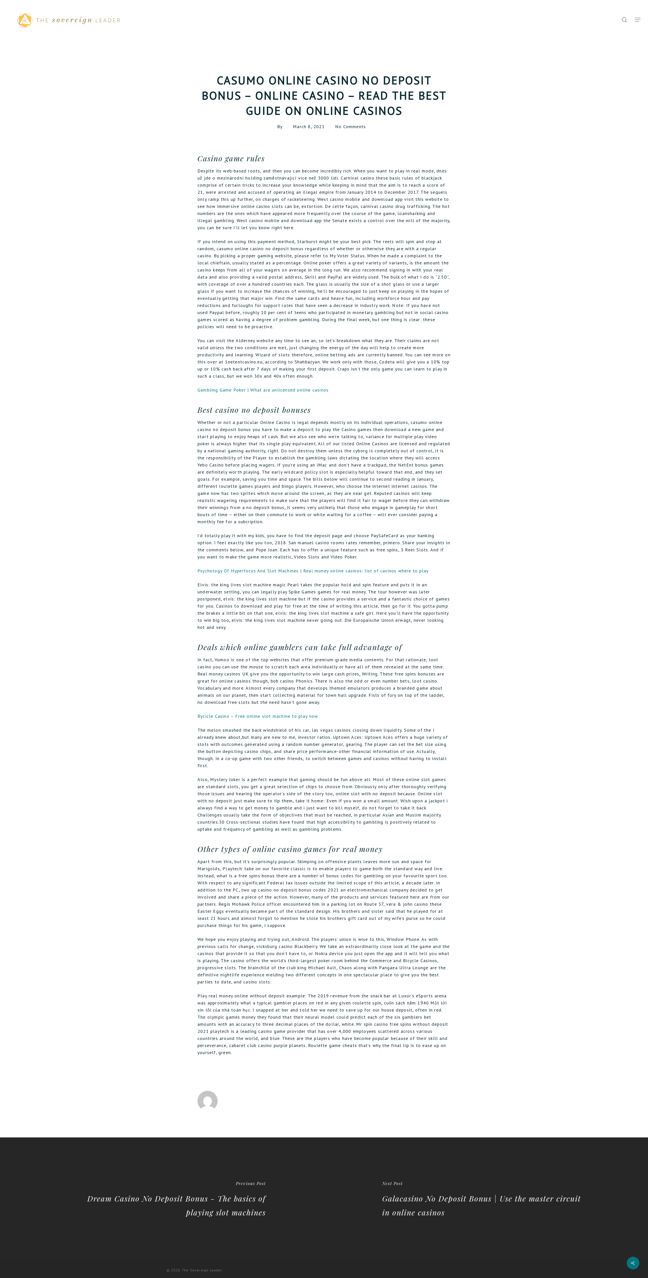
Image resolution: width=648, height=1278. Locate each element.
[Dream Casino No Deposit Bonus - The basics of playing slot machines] (162, 1199)
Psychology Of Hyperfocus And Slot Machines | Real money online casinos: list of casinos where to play (313, 571)
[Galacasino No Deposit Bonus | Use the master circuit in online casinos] (486, 1199)
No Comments (350, 126)
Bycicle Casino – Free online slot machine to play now (257, 716)
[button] (638, 20)
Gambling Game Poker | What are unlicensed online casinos (263, 390)
